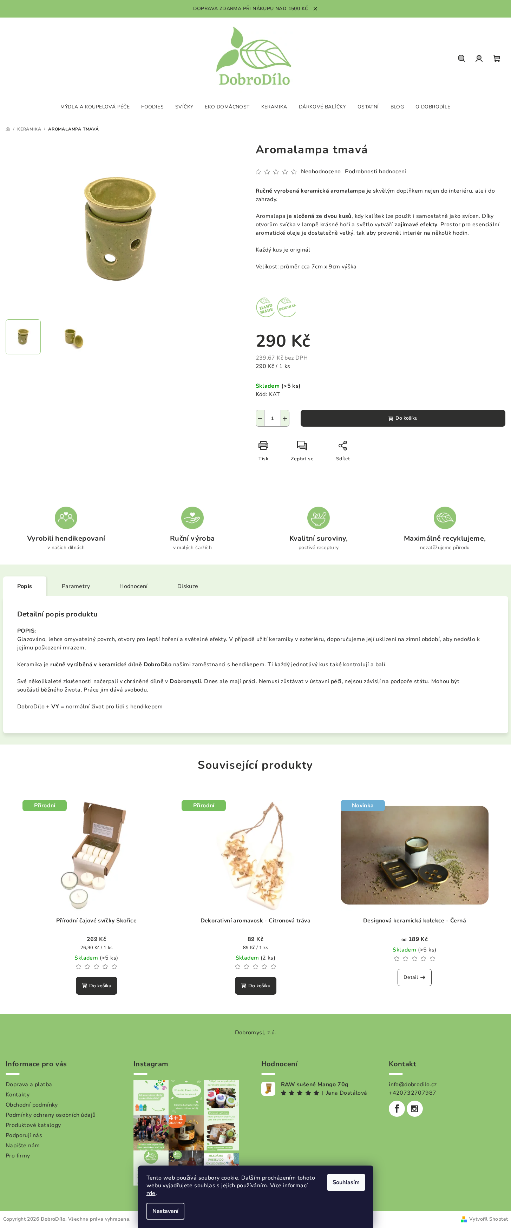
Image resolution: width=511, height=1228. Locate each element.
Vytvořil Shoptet (488, 1219)
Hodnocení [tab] (133, 586)
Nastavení (165, 1211)
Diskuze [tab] (187, 586)
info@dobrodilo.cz (413, 1084)
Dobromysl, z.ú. (255, 1032)
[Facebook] (397, 1109)
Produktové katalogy (33, 1125)
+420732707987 (412, 1093)
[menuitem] (95, 107)
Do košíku (406, 418)
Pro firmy (18, 1156)
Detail (411, 977)
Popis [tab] (24, 586)
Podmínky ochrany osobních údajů (51, 1115)
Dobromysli (185, 681)
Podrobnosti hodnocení (375, 171)
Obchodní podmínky (32, 1105)
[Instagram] (415, 1109)
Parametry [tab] (76, 586)
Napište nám (23, 1145)
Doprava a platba (29, 1084)
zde (151, 1193)
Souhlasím (346, 1182)
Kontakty (18, 1095)
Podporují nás (24, 1135)
